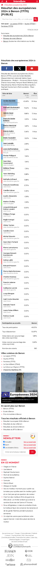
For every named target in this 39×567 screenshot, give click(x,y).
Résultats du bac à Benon (12, 424)
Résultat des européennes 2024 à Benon (18, 36)
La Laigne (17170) (16, 24)
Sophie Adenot (9, 478)
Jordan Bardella (9, 101)
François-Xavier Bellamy (9, 120)
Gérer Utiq (34, 537)
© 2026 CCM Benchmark (19, 541)
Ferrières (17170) (7, 26)
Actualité (8, 442)
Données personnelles (8, 537)
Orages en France (9, 467)
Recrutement (30, 535)
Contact (7, 535)
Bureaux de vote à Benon (12, 38)
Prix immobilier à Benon (12, 414)
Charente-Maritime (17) (12, 370)
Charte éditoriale (26, 533)
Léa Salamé (7, 469)
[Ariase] (10, 564)
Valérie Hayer (8, 113)
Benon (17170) (8, 409)
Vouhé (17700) (29, 24)
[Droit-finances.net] (29, 555)
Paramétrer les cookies (23, 537)
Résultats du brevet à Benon (13, 427)
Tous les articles (16, 535)
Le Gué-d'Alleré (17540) (11, 364)
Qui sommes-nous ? (8, 533)
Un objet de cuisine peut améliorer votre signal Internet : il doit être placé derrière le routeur (19, 519)
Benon (5, 41)
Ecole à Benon (8, 411)
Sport (7, 445)
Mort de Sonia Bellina (11, 475)
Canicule (6, 480)
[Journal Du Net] (10, 555)
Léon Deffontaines (10, 149)
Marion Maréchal (9, 125)
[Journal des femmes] (10, 551)
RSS (23, 535)
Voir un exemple (30, 442)
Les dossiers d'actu (11, 448)
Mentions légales (15, 539)
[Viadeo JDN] (29, 560)
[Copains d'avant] (10, 560)
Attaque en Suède (10, 486)
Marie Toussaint (9, 138)
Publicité (34, 533)
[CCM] (29, 551)
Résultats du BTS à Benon (13, 430)
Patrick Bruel (8, 483)
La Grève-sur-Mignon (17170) (13, 367)
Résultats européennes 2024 (16, 5)
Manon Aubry (8, 131)
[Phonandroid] (29, 564)
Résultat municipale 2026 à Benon (16, 421)
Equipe (17, 533)
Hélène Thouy (8, 168)
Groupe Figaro (25, 539)
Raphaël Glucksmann (11, 107)
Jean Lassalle (8, 143)
